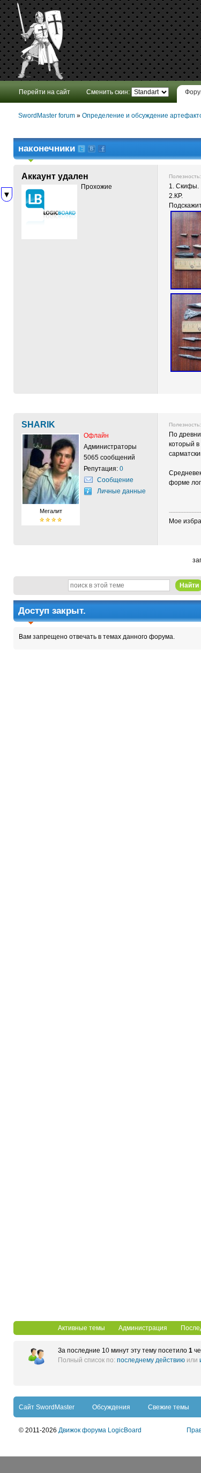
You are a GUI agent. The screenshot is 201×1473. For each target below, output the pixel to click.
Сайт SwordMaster (47, 1407)
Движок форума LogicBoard (100, 1430)
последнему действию (151, 1360)
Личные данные (121, 491)
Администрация (142, 1328)
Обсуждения (111, 1407)
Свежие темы (168, 1407)
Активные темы (81, 1328)
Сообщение (115, 480)
